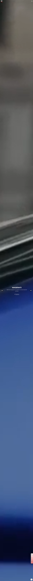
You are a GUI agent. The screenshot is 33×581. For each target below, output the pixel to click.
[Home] (2, 1)
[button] (31, 1)
